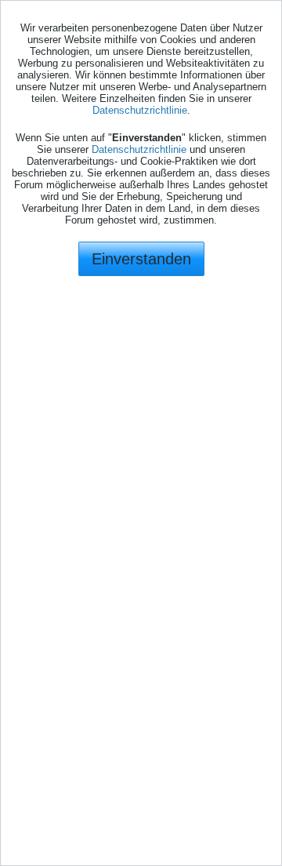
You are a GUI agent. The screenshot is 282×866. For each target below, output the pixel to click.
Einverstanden (141, 258)
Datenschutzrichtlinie (139, 110)
